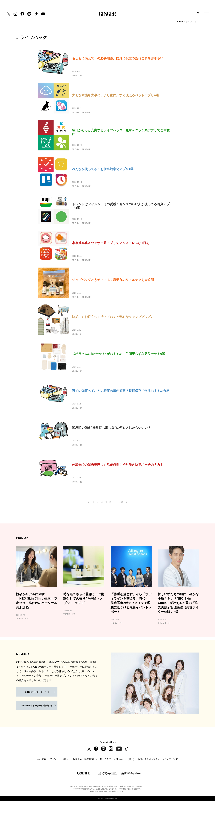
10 (121, 501)
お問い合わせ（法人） (149, 759)
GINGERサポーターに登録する (37, 705)
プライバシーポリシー (59, 759)
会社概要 (41, 759)
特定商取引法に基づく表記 (97, 759)
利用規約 (77, 759)
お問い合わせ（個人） (124, 759)
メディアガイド (170, 759)
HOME (179, 21)
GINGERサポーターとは (37, 692)
